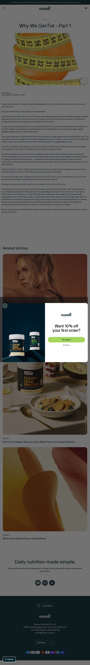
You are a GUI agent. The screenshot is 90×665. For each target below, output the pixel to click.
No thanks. (66, 345)
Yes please (66, 340)
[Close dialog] (5, 306)
